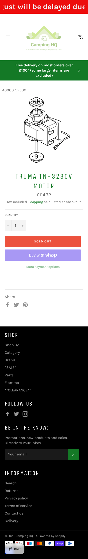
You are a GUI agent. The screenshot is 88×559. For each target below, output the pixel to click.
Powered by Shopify (51, 536)
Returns (11, 490)
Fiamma (12, 382)
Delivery (11, 521)
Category (12, 352)
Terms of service (18, 505)
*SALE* (10, 367)
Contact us (14, 513)
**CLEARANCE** (18, 390)
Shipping (36, 202)
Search (11, 483)
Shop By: (12, 345)
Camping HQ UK (26, 536)
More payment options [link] (43, 267)
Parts (9, 375)
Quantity (11, 215)
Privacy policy (16, 498)
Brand (10, 360)
